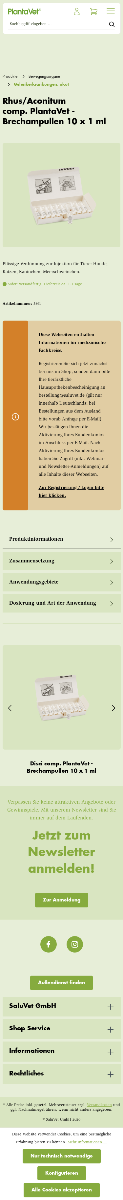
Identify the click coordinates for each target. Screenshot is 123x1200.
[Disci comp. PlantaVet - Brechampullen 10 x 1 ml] (61, 697)
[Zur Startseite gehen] (33, 11)
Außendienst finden (61, 982)
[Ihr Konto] (76, 11)
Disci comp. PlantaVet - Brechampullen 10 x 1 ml (61, 767)
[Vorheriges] (9, 706)
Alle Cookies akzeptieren (61, 1189)
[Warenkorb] (93, 11)
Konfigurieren (61, 1173)
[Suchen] (112, 25)
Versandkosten (99, 1105)
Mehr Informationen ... (87, 1142)
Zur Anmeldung (61, 900)
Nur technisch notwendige (62, 1156)
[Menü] (110, 10)
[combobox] (58, 25)
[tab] (62, 539)
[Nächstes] (113, 706)
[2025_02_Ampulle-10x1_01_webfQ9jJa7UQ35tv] (61, 195)
